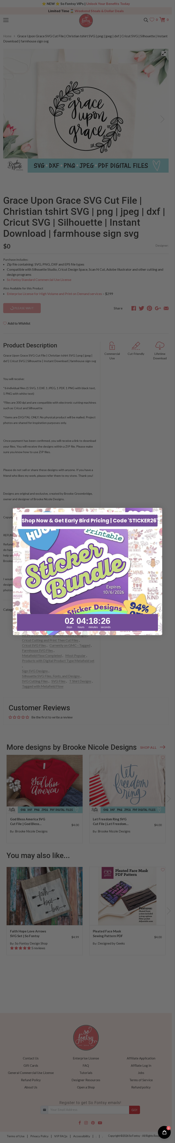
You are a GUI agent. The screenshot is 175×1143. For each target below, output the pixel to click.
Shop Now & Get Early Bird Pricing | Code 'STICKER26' (90, 520)
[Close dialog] (156, 513)
